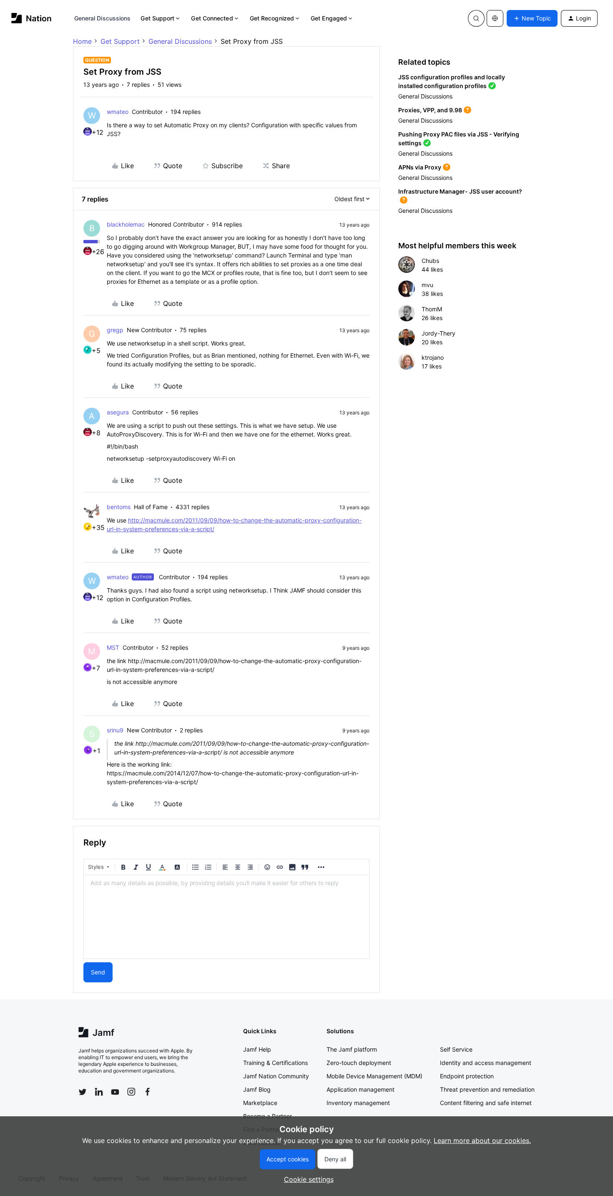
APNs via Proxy (419, 167)
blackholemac (126, 224)
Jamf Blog (257, 1089)
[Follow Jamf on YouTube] (115, 1092)
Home (82, 41)
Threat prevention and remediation (487, 1089)
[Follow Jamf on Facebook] (147, 1092)
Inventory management (358, 1102)
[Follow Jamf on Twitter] (82, 1092)
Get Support (157, 18)
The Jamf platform (352, 1049)
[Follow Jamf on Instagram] (131, 1092)
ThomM (432, 309)
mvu (427, 284)
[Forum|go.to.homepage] (31, 18)
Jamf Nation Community (276, 1076)
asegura (118, 412)
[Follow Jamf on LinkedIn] (99, 1092)
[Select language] (495, 18)
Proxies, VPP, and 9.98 (430, 110)
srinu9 (115, 730)
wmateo (117, 111)
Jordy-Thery (438, 333)
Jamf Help (257, 1049)
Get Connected (212, 18)
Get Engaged (329, 18)
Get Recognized (272, 18)
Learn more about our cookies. (482, 1140)
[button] (532, 18)
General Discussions (102, 18)
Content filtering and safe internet (486, 1102)
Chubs (430, 260)
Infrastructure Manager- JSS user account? (460, 191)
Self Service (456, 1049)
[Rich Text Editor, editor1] (226, 917)
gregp (115, 329)
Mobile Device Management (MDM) (374, 1076)
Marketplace (260, 1102)
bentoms (119, 506)
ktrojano (433, 357)
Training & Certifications (275, 1062)
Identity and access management (485, 1062)
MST (113, 647)
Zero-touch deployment (359, 1062)
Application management (360, 1089)
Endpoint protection (467, 1076)
